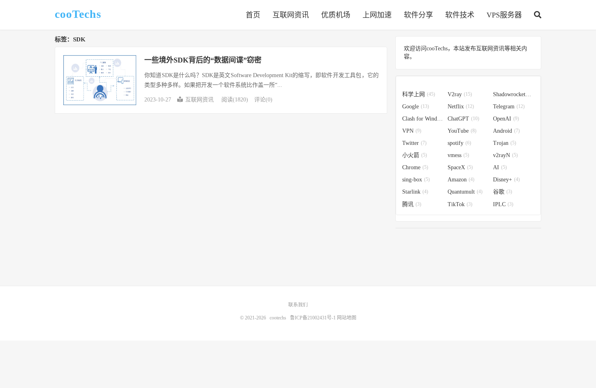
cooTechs (78, 14)
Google (415, 106)
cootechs (278, 318)
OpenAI (506, 119)
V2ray (460, 94)
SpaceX (460, 167)
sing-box (416, 180)
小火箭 (414, 155)
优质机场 (335, 15)
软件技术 (459, 15)
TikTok (460, 204)
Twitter (414, 143)
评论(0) (263, 100)
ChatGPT (463, 119)
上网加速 (377, 15)
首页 (253, 15)
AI (500, 167)
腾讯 (411, 204)
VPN (411, 131)
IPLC (503, 204)
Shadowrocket (513, 94)
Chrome (415, 167)
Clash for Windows (423, 119)
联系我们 (298, 305)
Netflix (461, 106)
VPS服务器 (504, 15)
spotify (459, 143)
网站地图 (346, 318)
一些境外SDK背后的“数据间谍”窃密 (203, 60)
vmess (458, 155)
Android (506, 131)
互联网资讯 (290, 15)
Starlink (415, 192)
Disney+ (506, 180)
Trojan (504, 143)
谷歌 (502, 192)
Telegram (509, 106)
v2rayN (505, 155)
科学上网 (418, 94)
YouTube (462, 131)
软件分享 (418, 15)
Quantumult (465, 192)
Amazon (461, 180)
